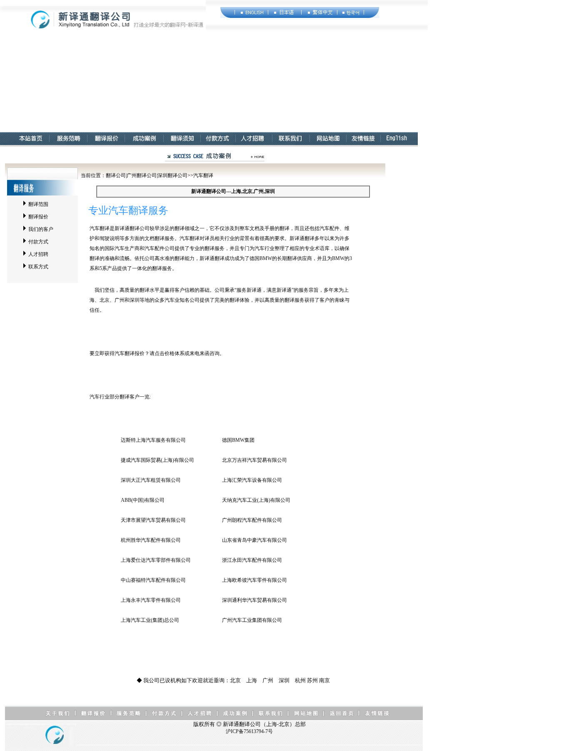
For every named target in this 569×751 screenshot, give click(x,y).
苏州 (312, 680)
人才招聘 (38, 254)
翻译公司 (116, 175)
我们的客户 (40, 229)
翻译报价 (38, 217)
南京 (324, 680)
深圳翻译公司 (172, 175)
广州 (267, 680)
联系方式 (38, 267)
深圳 (284, 680)
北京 (235, 680)
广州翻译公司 (142, 175)
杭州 (300, 680)
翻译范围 (38, 204)
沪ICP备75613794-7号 (249, 731)
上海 (251, 680)
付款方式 (38, 242)
